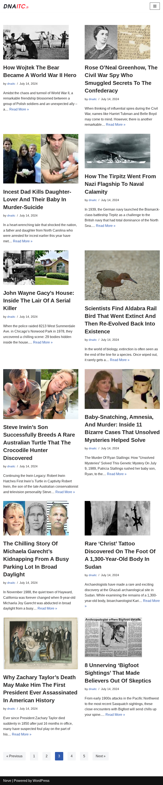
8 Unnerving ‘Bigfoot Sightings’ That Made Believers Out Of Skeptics (118, 673)
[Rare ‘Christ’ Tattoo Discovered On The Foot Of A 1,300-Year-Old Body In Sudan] (122, 518)
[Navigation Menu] (155, 6)
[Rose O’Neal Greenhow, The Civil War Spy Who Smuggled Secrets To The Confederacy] (122, 42)
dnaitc (11, 83)
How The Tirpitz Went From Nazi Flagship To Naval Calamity (120, 184)
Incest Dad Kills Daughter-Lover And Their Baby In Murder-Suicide (37, 199)
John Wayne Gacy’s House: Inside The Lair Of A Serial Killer (38, 301)
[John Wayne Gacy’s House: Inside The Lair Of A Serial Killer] (40, 267)
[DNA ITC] (16, 6)
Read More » (19, 109)
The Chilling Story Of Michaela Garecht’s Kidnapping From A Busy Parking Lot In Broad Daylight (36, 559)
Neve (7, 780)
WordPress (41, 780)
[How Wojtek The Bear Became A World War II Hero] (40, 42)
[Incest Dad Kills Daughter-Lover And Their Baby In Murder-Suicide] (40, 159)
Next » (100, 756)
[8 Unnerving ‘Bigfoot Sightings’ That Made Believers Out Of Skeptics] (122, 637)
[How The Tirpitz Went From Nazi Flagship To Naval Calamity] (122, 151)
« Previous (14, 756)
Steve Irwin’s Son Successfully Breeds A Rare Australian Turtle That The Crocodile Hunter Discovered (39, 442)
